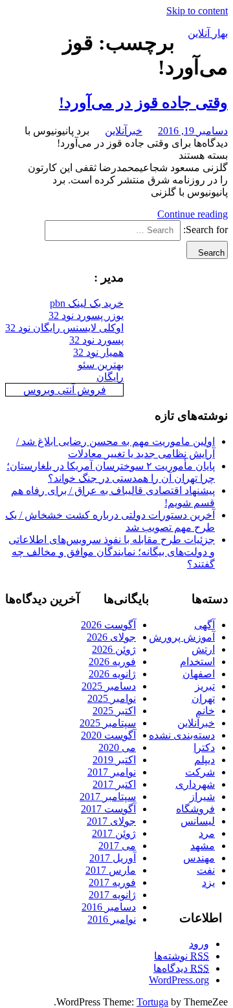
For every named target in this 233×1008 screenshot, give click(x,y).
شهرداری (195, 784)
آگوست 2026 (108, 624)
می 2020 (117, 747)
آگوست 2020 (108, 735)
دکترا (204, 747)
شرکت (200, 771)
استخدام (197, 661)
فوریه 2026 (112, 661)
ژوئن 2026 (114, 649)
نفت (206, 870)
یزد (208, 882)
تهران (203, 698)
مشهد (202, 845)
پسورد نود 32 (96, 339)
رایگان (110, 376)
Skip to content (197, 10)
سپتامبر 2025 (108, 722)
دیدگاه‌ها (181, 968)
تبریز (205, 686)
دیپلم (204, 759)
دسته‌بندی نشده (182, 735)
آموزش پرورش (182, 637)
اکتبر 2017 (114, 784)
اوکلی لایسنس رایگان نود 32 (64, 327)
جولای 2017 (111, 821)
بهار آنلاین (208, 33)
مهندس (199, 857)
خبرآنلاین (123, 130)
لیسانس (198, 821)
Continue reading (192, 214)
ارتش (203, 649)
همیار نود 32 (98, 352)
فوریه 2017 (112, 882)
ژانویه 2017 (112, 894)
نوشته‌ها (181, 956)
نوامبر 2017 (111, 771)
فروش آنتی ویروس (64, 389)
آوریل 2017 (112, 857)
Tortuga (152, 1001)
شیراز (202, 796)
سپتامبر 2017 (108, 796)
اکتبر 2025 (114, 710)
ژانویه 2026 (112, 673)
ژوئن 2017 (114, 833)
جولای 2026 (111, 637)
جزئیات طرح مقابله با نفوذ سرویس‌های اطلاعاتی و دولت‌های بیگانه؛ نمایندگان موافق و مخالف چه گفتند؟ (111, 552)
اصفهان (199, 673)
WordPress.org (179, 979)
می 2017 (117, 845)
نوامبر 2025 (111, 698)
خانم (205, 710)
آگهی (204, 624)
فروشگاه (195, 808)
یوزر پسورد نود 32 (86, 315)
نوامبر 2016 (111, 919)
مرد (207, 833)
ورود (199, 943)
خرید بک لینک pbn (87, 303)
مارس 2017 (110, 870)
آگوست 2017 (108, 808)
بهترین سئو (101, 364)
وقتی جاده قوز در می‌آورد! (143, 102)
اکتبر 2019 (114, 759)
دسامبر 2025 (109, 686)
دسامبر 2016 (109, 906)
